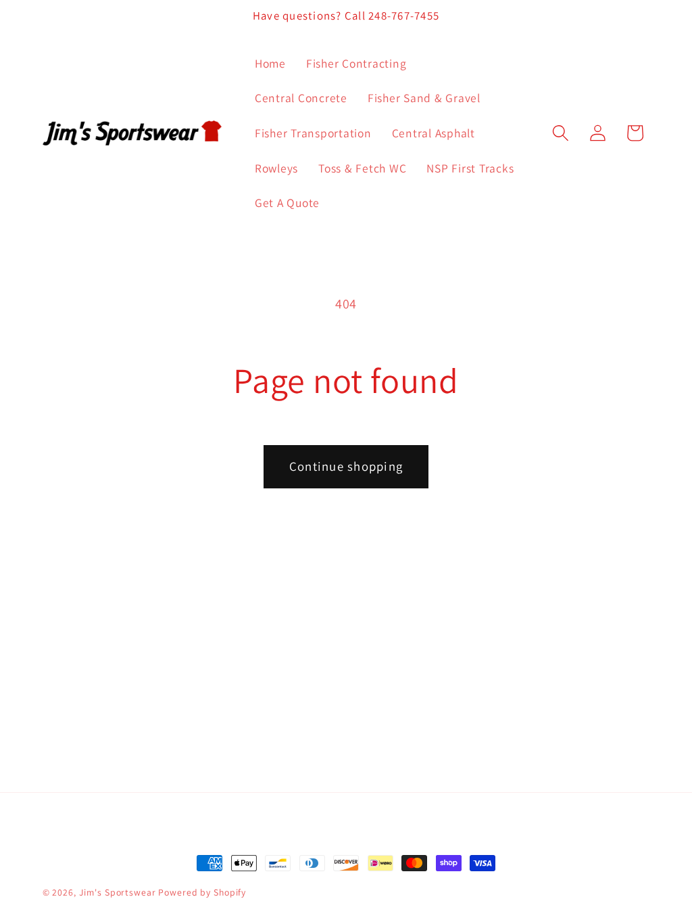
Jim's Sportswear (117, 892)
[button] (560, 133)
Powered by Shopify (202, 892)
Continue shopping (346, 466)
